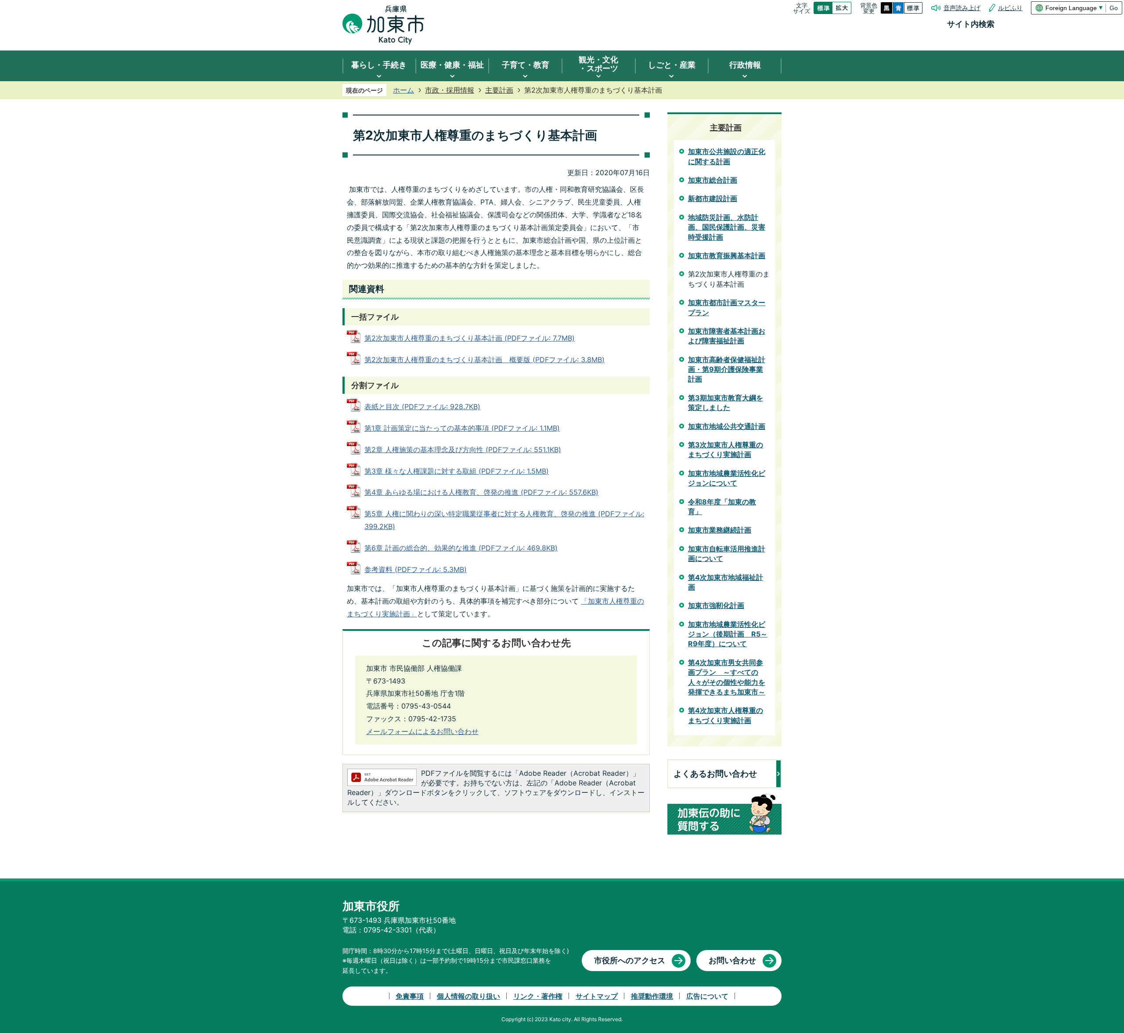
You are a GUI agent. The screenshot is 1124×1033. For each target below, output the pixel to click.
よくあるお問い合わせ (715, 774)
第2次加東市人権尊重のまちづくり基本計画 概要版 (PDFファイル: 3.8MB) (484, 359)
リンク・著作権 (537, 996)
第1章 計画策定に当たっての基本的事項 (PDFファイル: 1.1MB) (462, 428)
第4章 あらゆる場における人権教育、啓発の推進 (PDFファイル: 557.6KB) (481, 492)
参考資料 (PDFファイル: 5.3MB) (415, 569)
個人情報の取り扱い (468, 996)
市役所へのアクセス (629, 960)
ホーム (403, 90)
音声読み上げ (962, 8)
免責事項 (410, 996)
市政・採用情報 (449, 90)
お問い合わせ (732, 960)
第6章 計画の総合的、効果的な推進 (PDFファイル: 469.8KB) (461, 547)
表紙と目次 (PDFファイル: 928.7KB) (422, 406)
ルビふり (1010, 8)
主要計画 (499, 90)
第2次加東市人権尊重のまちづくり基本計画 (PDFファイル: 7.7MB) (469, 338)
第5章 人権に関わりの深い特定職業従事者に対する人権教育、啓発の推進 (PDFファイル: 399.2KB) (504, 520)
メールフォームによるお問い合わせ (422, 731)
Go (1114, 7)
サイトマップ (597, 996)
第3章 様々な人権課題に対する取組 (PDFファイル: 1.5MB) (456, 471)
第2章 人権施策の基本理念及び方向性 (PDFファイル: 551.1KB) (462, 449)
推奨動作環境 (652, 996)
